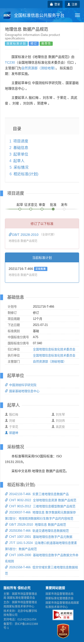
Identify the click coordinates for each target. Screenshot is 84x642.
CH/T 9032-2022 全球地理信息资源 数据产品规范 (42, 500)
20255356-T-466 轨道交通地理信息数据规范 (39, 530)
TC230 (10, 62)
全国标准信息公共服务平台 (38, 15)
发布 (64, 204)
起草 (20, 204)
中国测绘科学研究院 (22, 385)
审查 (42, 204)
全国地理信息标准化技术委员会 (54, 349)
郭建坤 (13, 433)
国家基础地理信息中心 (24, 391)
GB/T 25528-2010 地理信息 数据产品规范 (37, 524)
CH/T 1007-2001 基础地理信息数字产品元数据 (40, 537)
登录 (56, 4)
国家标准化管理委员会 (60, 598)
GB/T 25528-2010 (25, 235)
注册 (73, 4)
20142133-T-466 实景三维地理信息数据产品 (39, 494)
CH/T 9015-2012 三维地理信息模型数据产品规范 (42, 506)
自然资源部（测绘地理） (38, 68)
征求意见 (30, 204)
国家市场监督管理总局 (60, 594)
